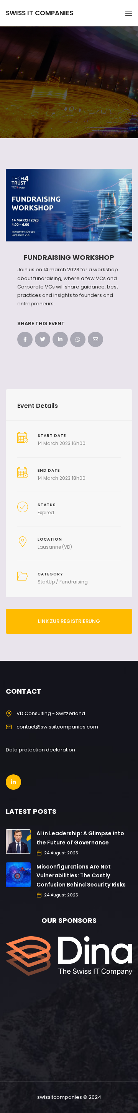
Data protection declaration (40, 749)
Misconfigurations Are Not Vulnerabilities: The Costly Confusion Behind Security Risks (81, 876)
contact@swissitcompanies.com (57, 726)
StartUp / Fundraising (63, 581)
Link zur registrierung (69, 621)
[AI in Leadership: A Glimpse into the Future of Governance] (18, 841)
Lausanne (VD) (55, 547)
